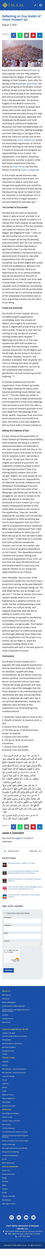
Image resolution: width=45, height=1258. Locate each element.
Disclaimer (6, 1022)
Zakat (4, 1091)
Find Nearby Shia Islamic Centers (14, 1132)
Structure (5, 998)
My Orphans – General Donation (14, 1069)
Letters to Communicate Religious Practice (15, 1136)
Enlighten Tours (8, 1051)
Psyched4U (6, 1102)
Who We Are (6, 995)
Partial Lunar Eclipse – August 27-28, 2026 (21, 863)
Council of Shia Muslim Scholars (14, 1036)
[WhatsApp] (33, 1217)
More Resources (8, 1163)
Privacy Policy (7, 1018)
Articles (5, 1181)
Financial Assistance (10, 1155)
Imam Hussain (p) (26, 140)
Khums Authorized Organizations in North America (15, 1010)
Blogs (4, 1178)
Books (4, 1192)
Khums (5, 1065)
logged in (19, 838)
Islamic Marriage (8, 1144)
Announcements (8, 1174)
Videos (4, 1189)
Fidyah (4, 1080)
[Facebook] (12, 1217)
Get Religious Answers (10, 1113)
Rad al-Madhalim (8, 1098)
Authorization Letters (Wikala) (13, 1006)
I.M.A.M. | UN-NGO (8, 1033)
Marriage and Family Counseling (14, 1148)
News (4, 1185)
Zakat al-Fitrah (7, 1095)
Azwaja (4, 1054)
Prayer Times (7, 1117)
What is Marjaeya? (9, 1002)
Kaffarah (5, 1083)
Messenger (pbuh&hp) (26, 83)
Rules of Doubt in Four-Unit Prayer (15, 1141)
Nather (4, 1087)
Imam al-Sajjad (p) (30, 170)
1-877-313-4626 (24, 1236)
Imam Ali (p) (19, 166)
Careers (5, 1015)
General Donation (8, 1106)
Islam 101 (6, 1170)
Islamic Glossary (8, 1128)
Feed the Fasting (8, 1076)
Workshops (6, 1200)
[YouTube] (26, 1217)
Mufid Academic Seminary (12, 1043)
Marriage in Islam (9, 1203)
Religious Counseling (10, 1152)
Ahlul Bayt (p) (33, 70)
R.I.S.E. (4, 1159)
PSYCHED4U (6, 1040)
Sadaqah (5, 1061)
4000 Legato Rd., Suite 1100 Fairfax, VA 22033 (24, 1234)
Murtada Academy (9, 1047)
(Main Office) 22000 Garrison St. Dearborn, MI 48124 (24, 1231)
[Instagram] (19, 1217)
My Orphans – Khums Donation (14, 1072)
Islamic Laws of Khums (11, 1121)
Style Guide (6, 1124)
